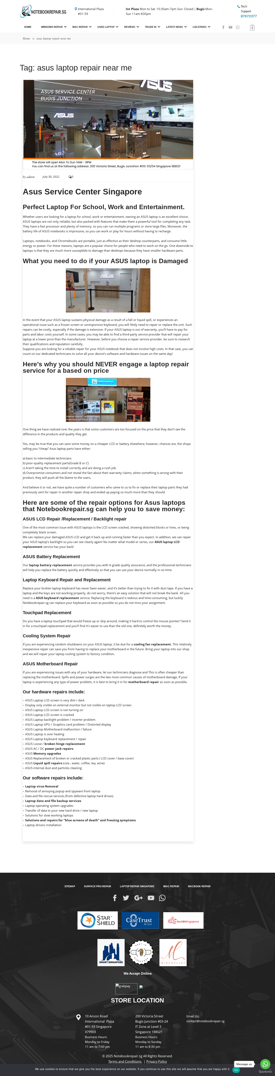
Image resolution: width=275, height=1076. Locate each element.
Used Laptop (106, 27)
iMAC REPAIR (171, 886)
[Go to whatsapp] (265, 1064)
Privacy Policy (156, 1061)
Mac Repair (80, 27)
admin (31, 176)
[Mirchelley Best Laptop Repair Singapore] (171, 952)
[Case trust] (139, 920)
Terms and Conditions (125, 1061)
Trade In (150, 27)
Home (27, 27)
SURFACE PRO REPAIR (97, 886)
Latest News (174, 27)
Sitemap (69, 886)
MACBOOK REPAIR (199, 886)
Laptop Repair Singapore (137, 886)
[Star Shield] (98, 920)
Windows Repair (52, 27)
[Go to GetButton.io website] (265, 1072)
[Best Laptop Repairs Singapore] (182, 917)
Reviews (129, 27)
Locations (200, 27)
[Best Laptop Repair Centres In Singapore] (140, 952)
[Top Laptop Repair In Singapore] (109, 952)
